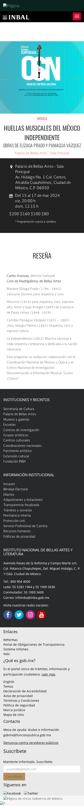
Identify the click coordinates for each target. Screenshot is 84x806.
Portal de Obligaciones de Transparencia (34, 644)
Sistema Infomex (15, 649)
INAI (6, 654)
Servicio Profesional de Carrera (25, 526)
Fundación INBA (14, 461)
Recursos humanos (17, 531)
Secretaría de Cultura (18, 409)
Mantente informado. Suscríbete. (28, 762)
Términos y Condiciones (21, 700)
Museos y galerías (16, 419)
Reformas (10, 640)
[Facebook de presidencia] (12, 793)
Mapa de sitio (13, 715)
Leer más (48, 674)
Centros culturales (16, 440)
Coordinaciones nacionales (22, 446)
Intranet (9, 484)
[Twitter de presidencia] (31, 793)
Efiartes (8, 494)
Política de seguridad (19, 705)
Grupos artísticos (15, 435)
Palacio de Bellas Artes (19, 414)
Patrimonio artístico (17, 451)
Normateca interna (17, 515)
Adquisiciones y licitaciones (23, 500)
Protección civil (14, 521)
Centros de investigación (21, 430)
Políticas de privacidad (19, 536)
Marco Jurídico (14, 710)
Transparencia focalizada (21, 505)
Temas (8, 686)
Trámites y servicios (17, 510)
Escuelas (9, 424)
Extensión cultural (16, 456)
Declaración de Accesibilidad (25, 691)
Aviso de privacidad (18, 696)
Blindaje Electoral (15, 489)
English (8, 682)
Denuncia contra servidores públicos (30, 743)
